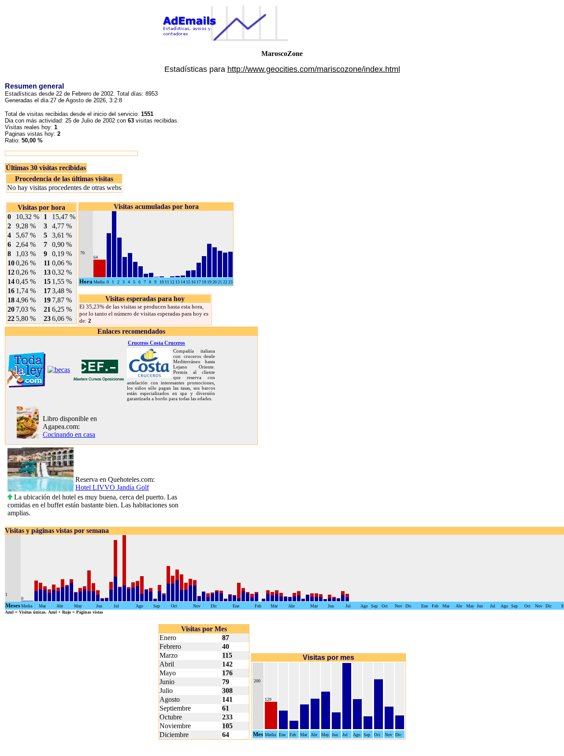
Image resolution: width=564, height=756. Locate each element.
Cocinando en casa (69, 434)
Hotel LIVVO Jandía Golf (112, 487)
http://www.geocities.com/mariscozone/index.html (313, 69)
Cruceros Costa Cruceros (156, 343)
